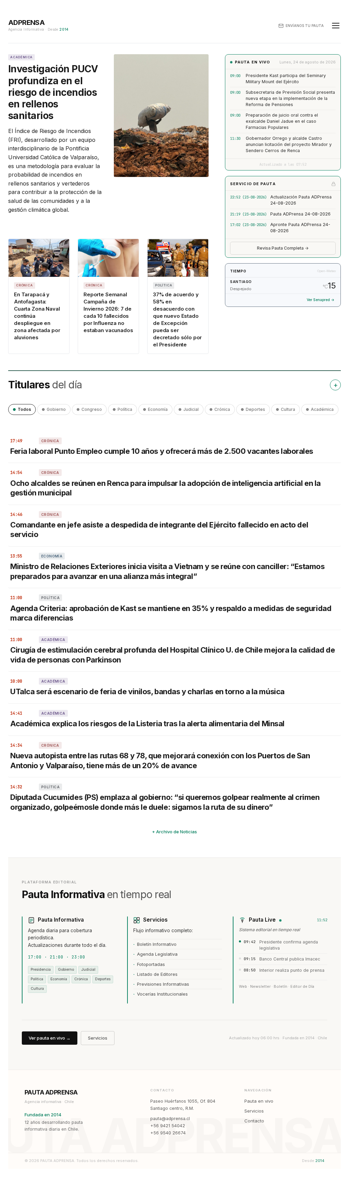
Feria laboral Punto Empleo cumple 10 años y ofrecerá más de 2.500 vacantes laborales (161, 451)
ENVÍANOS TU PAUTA (305, 26)
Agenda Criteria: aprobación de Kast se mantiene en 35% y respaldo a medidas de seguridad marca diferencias (170, 613)
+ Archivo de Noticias (174, 831)
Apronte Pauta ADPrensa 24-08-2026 (300, 227)
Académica (322, 409)
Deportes (255, 409)
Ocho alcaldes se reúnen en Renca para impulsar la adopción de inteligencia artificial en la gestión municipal (165, 488)
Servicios (97, 1038)
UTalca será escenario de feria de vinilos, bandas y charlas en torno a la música (147, 691)
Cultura (288, 409)
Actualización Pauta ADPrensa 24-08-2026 (301, 200)
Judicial (191, 409)
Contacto (254, 1120)
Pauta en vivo (258, 1101)
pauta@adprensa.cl (170, 1118)
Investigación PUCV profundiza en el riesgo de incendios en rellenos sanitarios (53, 92)
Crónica (222, 409)
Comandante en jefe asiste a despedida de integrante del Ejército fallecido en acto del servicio (159, 529)
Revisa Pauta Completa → (283, 248)
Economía (158, 409)
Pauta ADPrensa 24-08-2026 (300, 214)
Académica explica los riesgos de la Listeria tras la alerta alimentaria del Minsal (147, 723)
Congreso (91, 409)
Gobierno (56, 409)
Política (125, 409)
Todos (24, 409)
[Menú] (336, 25)
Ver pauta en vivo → (50, 1038)
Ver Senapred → (320, 300)
